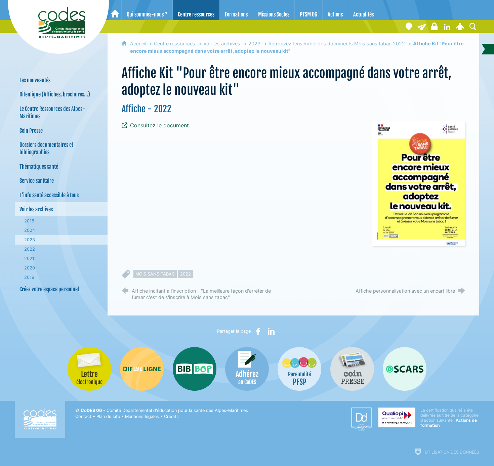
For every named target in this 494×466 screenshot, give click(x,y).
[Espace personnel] (460, 26)
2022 (185, 274)
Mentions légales (142, 416)
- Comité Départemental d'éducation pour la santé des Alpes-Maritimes (164, 410)
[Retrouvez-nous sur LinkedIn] (447, 26)
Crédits (171, 416)
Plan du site (108, 416)
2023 (254, 43)
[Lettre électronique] (421, 26)
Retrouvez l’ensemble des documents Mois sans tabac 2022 (337, 43)
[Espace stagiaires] (434, 26)
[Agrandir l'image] (418, 183)
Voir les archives (221, 43)
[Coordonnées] (409, 26)
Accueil (139, 43)
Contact (83, 416)
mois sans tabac (155, 274)
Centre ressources (174, 43)
